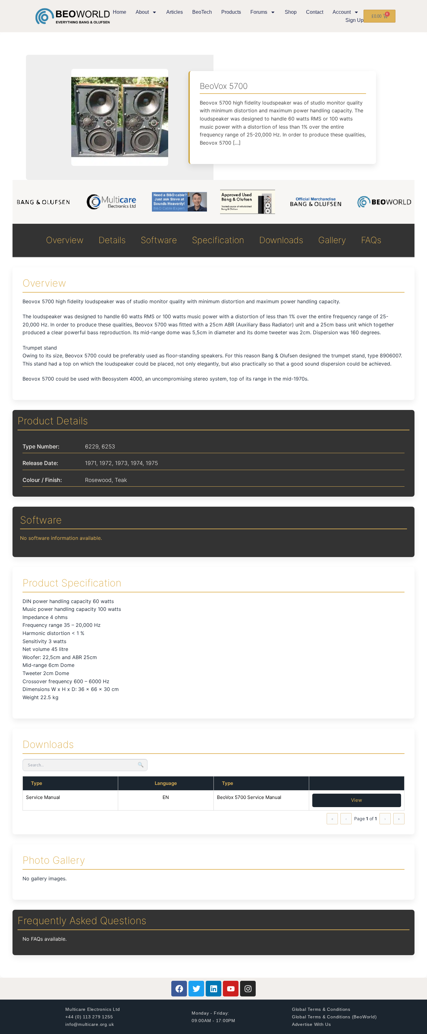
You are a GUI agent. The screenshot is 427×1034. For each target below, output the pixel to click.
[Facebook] (179, 988)
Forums (258, 12)
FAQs (371, 240)
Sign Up (354, 20)
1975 (152, 463)
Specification (218, 240)
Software (159, 240)
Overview (64, 240)
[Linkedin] (213, 988)
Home (119, 12)
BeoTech (202, 12)
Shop (291, 12)
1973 (121, 463)
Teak (121, 480)
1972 (105, 463)
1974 (137, 463)
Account (342, 12)
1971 (90, 463)
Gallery (332, 240)
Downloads (281, 240)
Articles (174, 12)
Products (231, 12)
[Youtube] (231, 988)
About (142, 12)
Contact (314, 12)
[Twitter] (196, 988)
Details (112, 240)
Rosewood (98, 480)
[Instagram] (248, 988)
